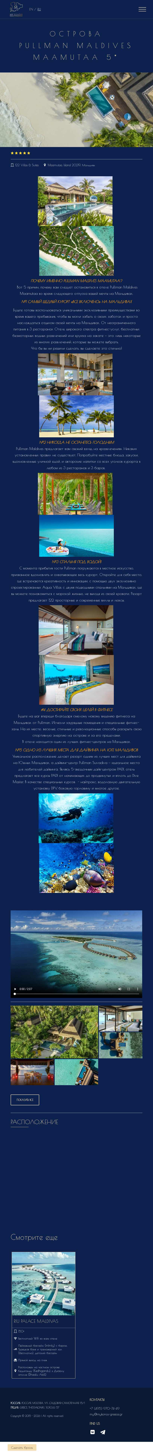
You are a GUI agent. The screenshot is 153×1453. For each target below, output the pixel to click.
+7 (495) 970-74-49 (104, 1408)
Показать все (25, 1099)
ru (39, 9)
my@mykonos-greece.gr (106, 1414)
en (31, 9)
